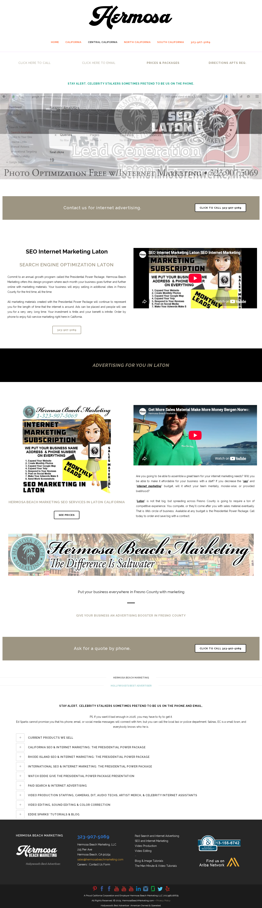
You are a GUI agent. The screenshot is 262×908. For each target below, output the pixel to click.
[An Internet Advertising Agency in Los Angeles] (131, 891)
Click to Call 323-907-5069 (220, 207)
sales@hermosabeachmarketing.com (100, 859)
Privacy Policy (163, 900)
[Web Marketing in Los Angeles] (124, 891)
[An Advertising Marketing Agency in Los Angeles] (102, 891)
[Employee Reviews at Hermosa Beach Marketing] (153, 891)
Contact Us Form (99, 864)
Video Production (146, 845)
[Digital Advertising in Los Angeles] (146, 891)
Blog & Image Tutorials (149, 860)
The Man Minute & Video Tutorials (156, 865)
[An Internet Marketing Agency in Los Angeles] (116, 891)
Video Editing (143, 850)
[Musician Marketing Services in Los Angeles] (138, 891)
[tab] (131, 737)
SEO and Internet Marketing (151, 840)
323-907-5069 (66, 329)
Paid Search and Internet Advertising (157, 835)
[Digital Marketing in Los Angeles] (109, 891)
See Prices (67, 515)
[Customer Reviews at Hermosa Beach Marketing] (167, 891)
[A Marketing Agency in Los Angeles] (94, 891)
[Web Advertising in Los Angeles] (160, 891)
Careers (82, 864)
